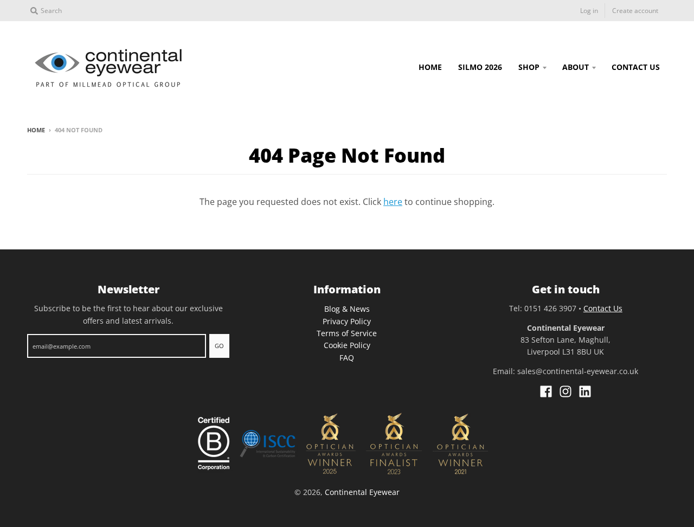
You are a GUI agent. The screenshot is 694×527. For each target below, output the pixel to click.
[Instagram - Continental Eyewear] (565, 391)
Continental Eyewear (362, 492)
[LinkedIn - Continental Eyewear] (585, 391)
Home (36, 130)
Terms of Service (347, 333)
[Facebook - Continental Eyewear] (545, 391)
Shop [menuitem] (528, 67)
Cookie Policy (347, 345)
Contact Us (602, 308)
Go (219, 346)
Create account (635, 10)
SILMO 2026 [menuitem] (480, 67)
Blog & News (347, 309)
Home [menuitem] (430, 67)
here (392, 202)
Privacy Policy (347, 321)
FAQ (346, 357)
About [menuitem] (575, 67)
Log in (589, 10)
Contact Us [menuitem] (636, 67)
